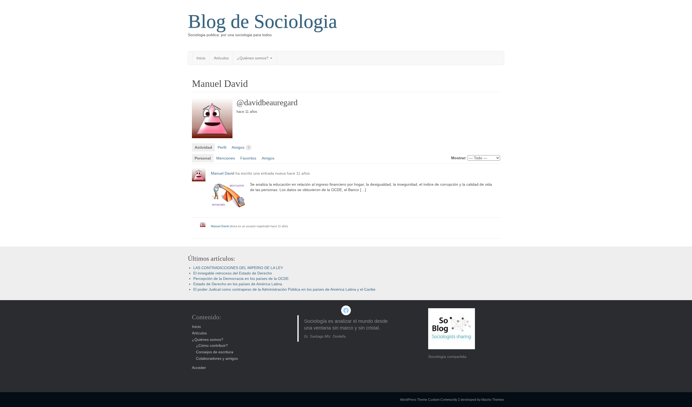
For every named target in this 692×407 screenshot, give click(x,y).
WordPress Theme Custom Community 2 (430, 400)
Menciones (225, 158)
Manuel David (222, 173)
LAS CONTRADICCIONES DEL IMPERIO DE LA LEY (238, 268)
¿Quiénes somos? (253, 58)
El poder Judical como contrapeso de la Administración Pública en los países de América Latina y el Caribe (284, 289)
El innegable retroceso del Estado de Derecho (232, 273)
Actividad (203, 147)
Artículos (221, 58)
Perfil (222, 147)
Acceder (199, 367)
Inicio (201, 58)
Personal (203, 158)
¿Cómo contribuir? (212, 345)
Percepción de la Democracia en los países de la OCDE (241, 278)
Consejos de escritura (214, 352)
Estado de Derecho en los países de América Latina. (238, 284)
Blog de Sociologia (262, 21)
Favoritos (248, 158)
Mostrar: (459, 158)
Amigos (240, 147)
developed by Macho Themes (482, 400)
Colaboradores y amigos (217, 358)
